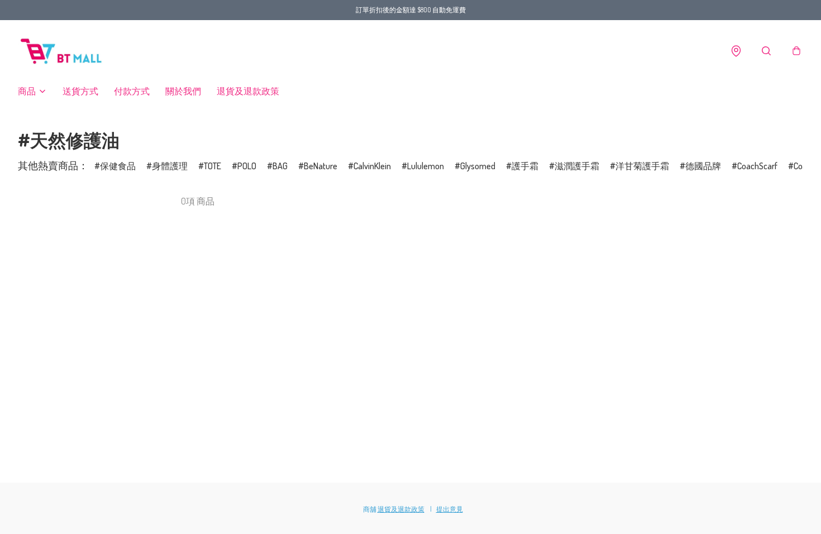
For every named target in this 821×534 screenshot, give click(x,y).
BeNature (320, 165)
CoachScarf (757, 165)
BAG (280, 165)
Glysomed (477, 165)
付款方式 (132, 91)
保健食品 (118, 165)
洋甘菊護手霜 (642, 165)
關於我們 (183, 91)
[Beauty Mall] (62, 51)
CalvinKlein (372, 165)
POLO (246, 165)
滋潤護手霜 (577, 165)
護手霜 (525, 165)
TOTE (212, 165)
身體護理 (170, 165)
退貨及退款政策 (248, 91)
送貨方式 (80, 91)
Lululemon (425, 165)
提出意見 (449, 509)
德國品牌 (703, 165)
